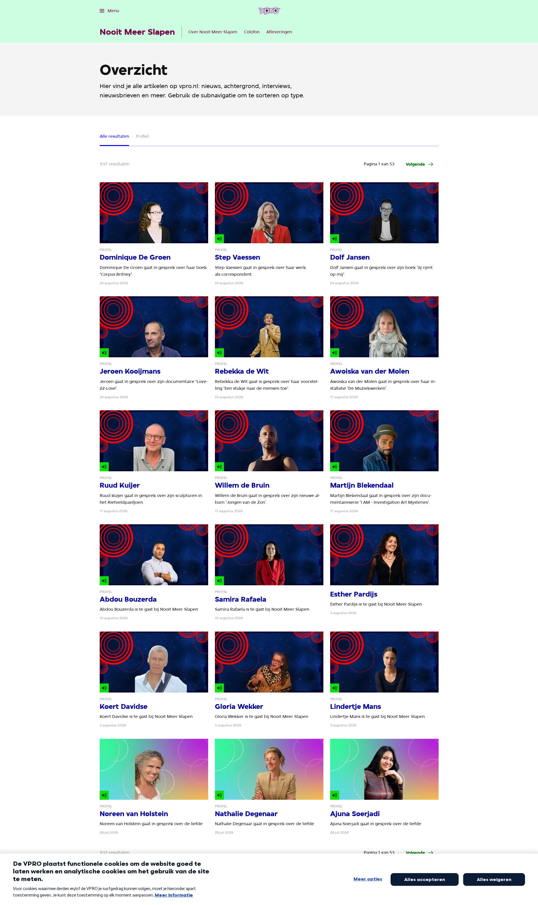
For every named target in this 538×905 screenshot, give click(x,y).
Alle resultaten (114, 136)
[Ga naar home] (269, 11)
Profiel (142, 136)
